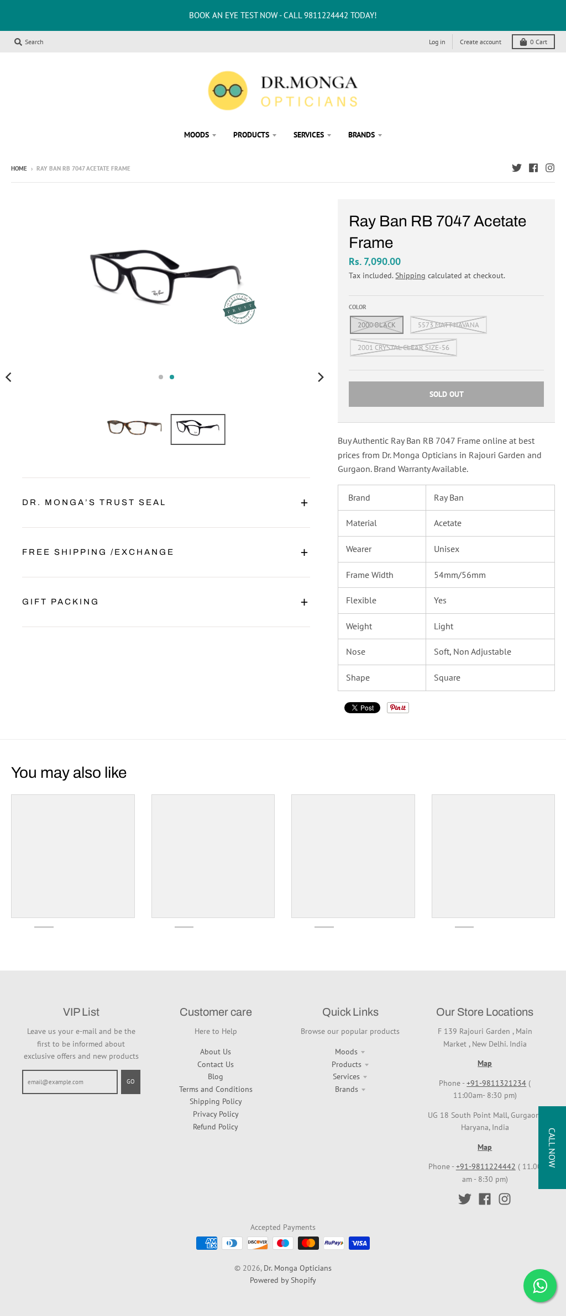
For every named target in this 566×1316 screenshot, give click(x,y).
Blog (215, 1076)
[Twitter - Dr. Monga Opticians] (517, 168)
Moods (346, 1052)
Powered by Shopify (283, 1280)
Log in (437, 42)
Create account (480, 42)
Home (19, 168)
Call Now (552, 1148)
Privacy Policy (216, 1114)
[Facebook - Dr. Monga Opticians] (533, 168)
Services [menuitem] (309, 135)
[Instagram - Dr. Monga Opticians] (550, 168)
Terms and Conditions (216, 1089)
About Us (215, 1052)
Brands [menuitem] (361, 135)
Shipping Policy (216, 1101)
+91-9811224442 (486, 1166)
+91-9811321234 (496, 1083)
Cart (538, 42)
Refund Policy (215, 1127)
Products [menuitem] (251, 135)
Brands (346, 1089)
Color (357, 307)
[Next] (320, 377)
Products (346, 1064)
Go (131, 1081)
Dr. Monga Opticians (298, 1268)
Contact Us (215, 1064)
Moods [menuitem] (196, 135)
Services (346, 1076)
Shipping (410, 275)
